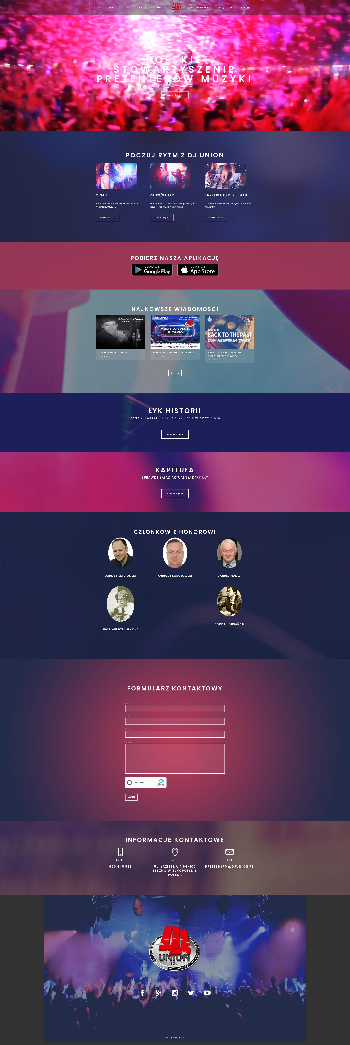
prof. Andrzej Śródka (121, 628)
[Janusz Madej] (229, 551)
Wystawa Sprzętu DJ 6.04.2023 (112, 352)
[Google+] (158, 991)
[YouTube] (207, 991)
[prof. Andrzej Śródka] (120, 602)
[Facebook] (142, 991)
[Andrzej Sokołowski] (175, 551)
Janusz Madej (229, 575)
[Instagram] (174, 991)
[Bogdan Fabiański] (229, 600)
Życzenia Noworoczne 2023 (220, 352)
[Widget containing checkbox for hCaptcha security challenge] (146, 781)
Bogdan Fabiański (229, 623)
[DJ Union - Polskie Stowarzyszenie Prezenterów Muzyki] (175, 948)
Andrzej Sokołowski (175, 575)
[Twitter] (191, 991)
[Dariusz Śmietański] (120, 551)
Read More (114, 331)
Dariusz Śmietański (120, 575)
